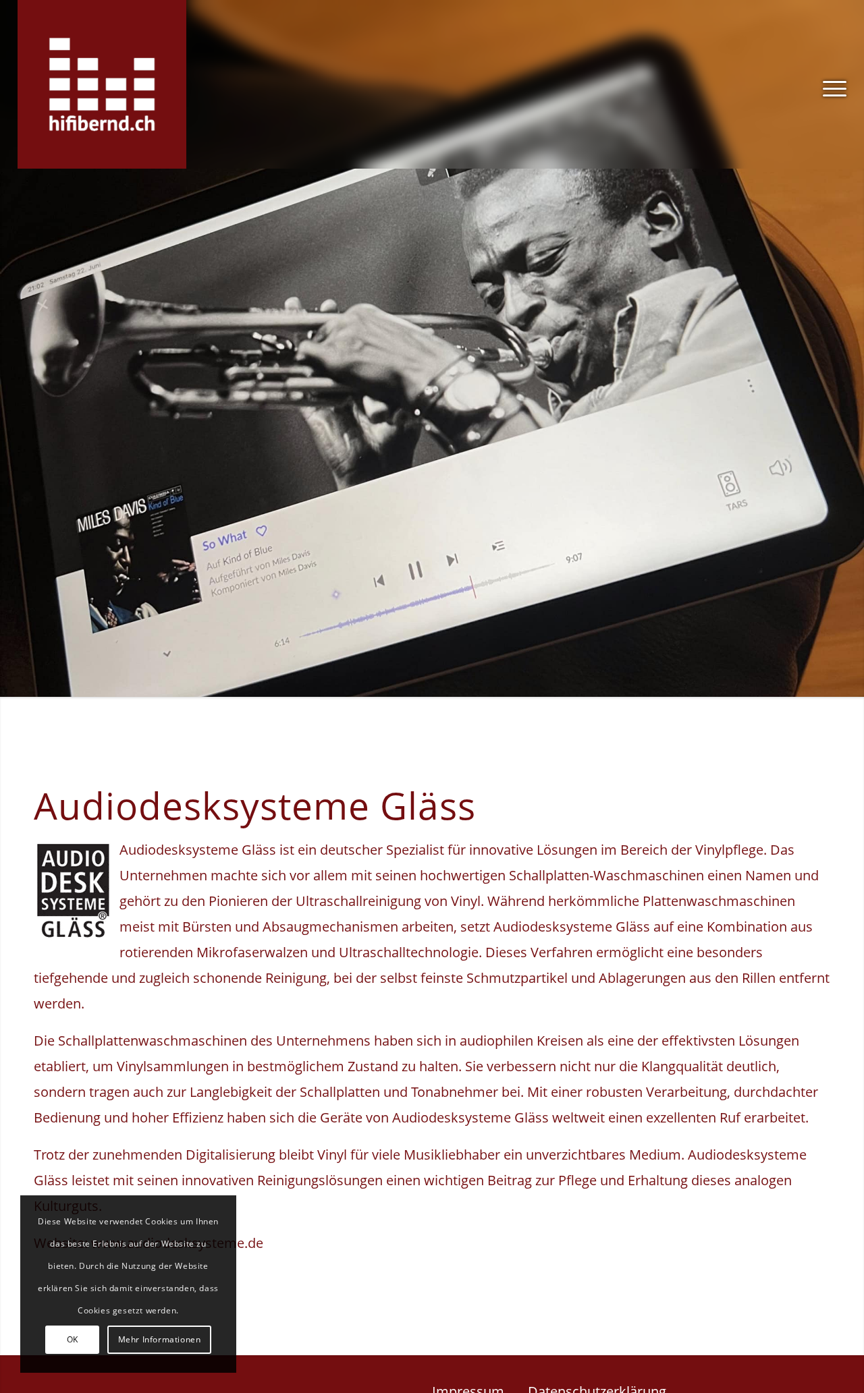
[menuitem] (830, 84)
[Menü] (830, 84)
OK (72, 1339)
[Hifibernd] (102, 84)
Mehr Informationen (159, 1339)
